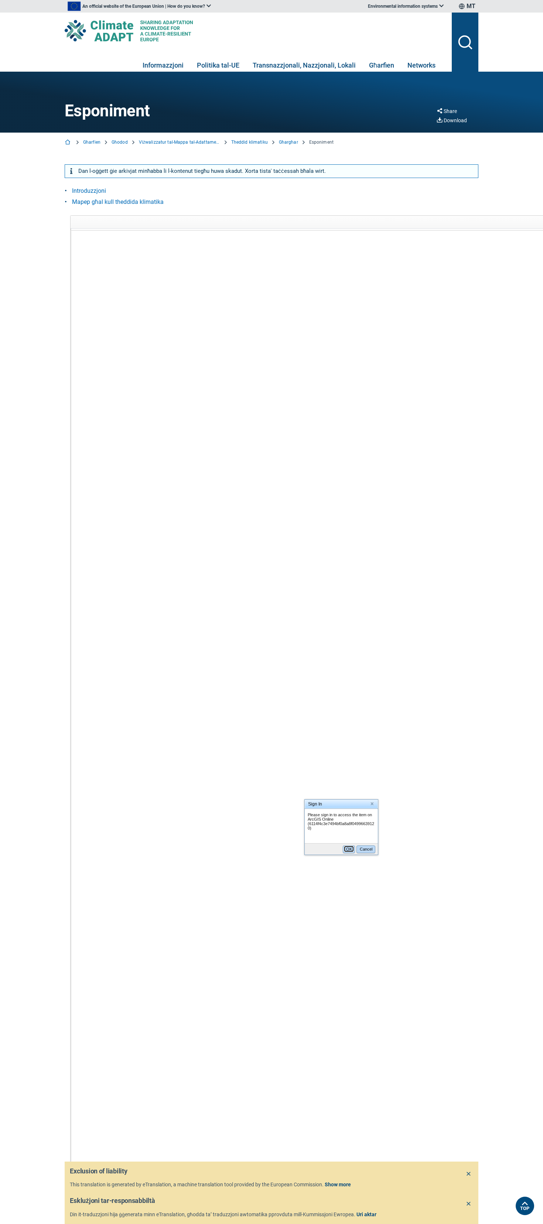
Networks (421, 65)
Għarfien (381, 65)
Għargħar (288, 142)
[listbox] (139, 6)
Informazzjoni (163, 65)
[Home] (68, 143)
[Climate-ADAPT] (255, 30)
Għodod (120, 142)
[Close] (468, 1174)
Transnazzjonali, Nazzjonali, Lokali (304, 65)
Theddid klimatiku (249, 142)
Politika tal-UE (218, 65)
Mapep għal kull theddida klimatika (118, 201)
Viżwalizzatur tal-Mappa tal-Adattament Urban (179, 142)
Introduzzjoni (89, 190)
